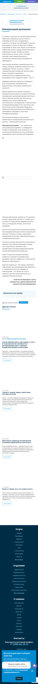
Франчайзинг (31, 1)
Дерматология (23, 302)
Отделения (19, 565)
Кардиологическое (19, 575)
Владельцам (7, 1)
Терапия (19, 533)
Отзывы (19, 617)
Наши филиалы (19, 603)
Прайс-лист (19, 612)
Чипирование (19, 554)
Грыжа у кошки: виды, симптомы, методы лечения (16, 393)
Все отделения (19, 593)
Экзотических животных (19, 590)
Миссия (19, 606)
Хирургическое (19, 569)
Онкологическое (19, 578)
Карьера (19, 1)
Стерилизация (19, 542)
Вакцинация (19, 536)
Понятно (19, 678)
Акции (19, 615)
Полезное (18, 14)
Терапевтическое (19, 572)
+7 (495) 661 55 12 (21, 6)
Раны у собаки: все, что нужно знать (17, 489)
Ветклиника (3, 14)
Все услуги (19, 559)
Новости (19, 623)
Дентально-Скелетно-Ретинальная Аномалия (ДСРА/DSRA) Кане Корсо (16, 441)
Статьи (25, 14)
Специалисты (19, 609)
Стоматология (19, 551)
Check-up (19, 557)
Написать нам (21, 649)
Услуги (19, 529)
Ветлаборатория (19, 584)
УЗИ (19, 548)
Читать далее (7, 360)
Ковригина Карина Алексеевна (16, 339)
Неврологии (19, 587)
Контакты (19, 626)
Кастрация (19, 545)
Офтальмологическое (19, 581)
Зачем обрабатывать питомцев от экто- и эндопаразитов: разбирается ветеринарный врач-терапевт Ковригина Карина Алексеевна (18, 344)
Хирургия (19, 539)
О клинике (19, 599)
